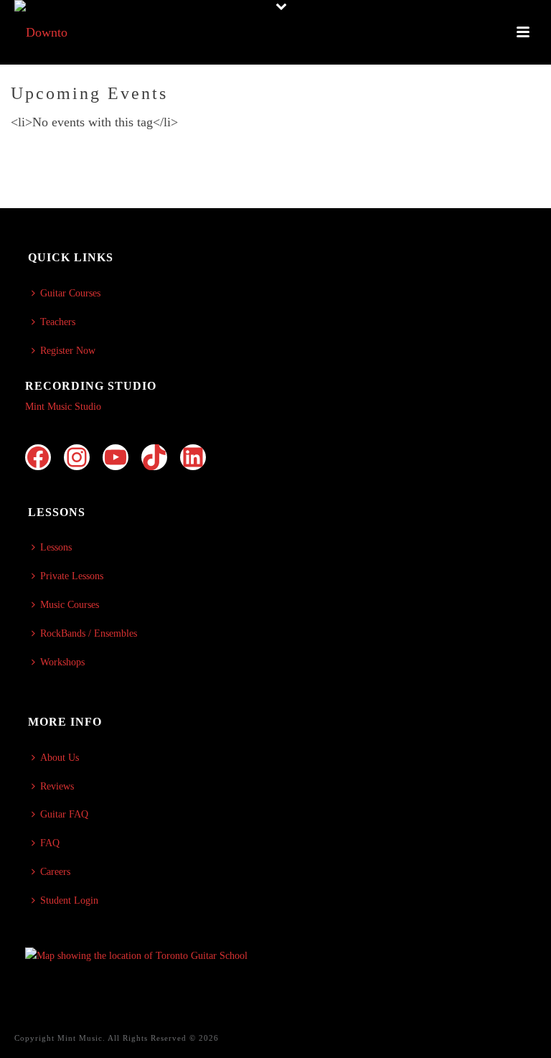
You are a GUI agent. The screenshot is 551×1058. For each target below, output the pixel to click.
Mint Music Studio (63, 406)
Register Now (67, 350)
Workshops (62, 662)
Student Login (69, 900)
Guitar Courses (70, 293)
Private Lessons (71, 576)
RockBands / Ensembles (88, 633)
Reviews (57, 786)
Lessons (56, 547)
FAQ (50, 843)
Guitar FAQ (64, 814)
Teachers (57, 322)
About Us (59, 757)
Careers (55, 871)
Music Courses (69, 604)
